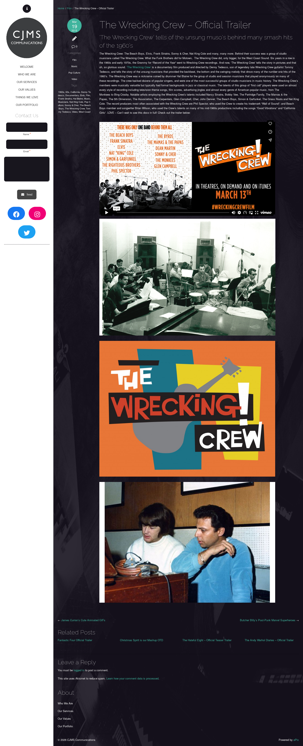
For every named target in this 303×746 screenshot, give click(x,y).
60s (67, 92)
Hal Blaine (78, 98)
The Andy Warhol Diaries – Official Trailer (269, 640)
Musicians (63, 101)
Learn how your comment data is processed (132, 678)
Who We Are (65, 703)
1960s (61, 92)
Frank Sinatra (65, 98)
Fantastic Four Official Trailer (75, 640)
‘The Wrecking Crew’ (139, 67)
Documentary (72, 95)
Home (61, 8)
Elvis (82, 95)
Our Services (65, 711)
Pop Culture (74, 72)
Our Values (64, 718)
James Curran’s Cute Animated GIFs (83, 620)
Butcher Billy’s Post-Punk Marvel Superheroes (267, 620)
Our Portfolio (65, 726)
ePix (296, 740)
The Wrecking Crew (75, 108)
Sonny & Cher (72, 105)
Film (69, 8)
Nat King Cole (76, 101)
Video (74, 79)
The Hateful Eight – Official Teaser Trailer (206, 640)
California (75, 92)
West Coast (84, 111)
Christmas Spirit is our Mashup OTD (141, 640)
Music (74, 66)
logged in (79, 670)
